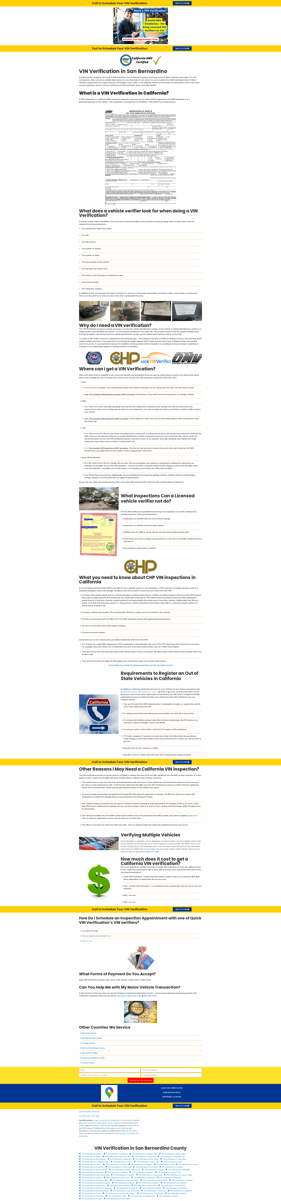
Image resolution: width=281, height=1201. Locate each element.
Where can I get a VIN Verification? (117, 369)
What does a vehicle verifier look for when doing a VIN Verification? (138, 213)
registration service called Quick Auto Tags (139, 692)
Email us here (87, 941)
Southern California (99, 1125)
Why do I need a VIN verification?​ (115, 325)
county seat (87, 1123)
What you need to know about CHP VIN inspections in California (137, 579)
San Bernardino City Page (89, 1116)
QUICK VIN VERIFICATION (172, 1088)
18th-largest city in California (116, 1128)
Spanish (114, 1120)
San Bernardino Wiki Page (89, 1111)
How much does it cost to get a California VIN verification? (154, 861)
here (109, 936)
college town (99, 1133)
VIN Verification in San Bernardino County (140, 1148)
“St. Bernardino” (126, 1120)
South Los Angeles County (93, 1058)
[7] (93, 1127)
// (102, 1120)
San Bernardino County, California (107, 1123)
